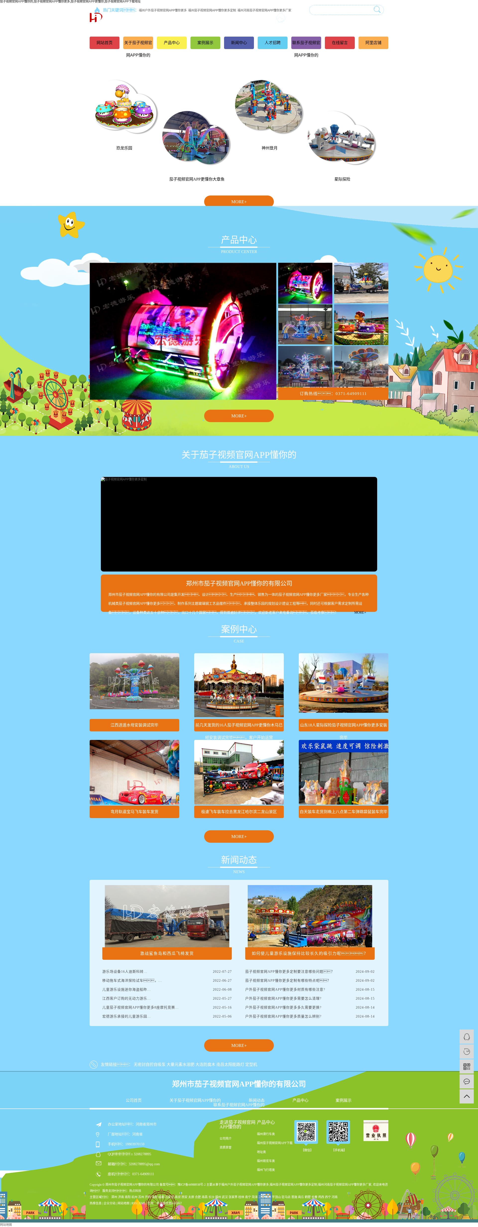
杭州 (134, 1197)
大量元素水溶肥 (180, 1064)
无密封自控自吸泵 (150, 1064)
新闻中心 (239, 43)
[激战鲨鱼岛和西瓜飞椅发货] (167, 916)
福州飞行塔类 (266, 1170)
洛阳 (155, 1197)
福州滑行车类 (266, 1134)
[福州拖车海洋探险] (361, 283)
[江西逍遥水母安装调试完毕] (134, 685)
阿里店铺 (373, 43)
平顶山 (276, 1197)
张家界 (233, 1197)
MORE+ (239, 201)
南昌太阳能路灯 (230, 1064)
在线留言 (340, 43)
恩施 (294, 1197)
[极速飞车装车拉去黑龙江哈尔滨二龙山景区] (239, 772)
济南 (121, 1197)
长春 (314, 1197)
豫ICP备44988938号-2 (192, 1184)
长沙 (211, 1197)
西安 (184, 1197)
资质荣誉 (226, 1147)
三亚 (261, 1197)
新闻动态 (257, 1100)
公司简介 (226, 1138)
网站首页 (105, 43)
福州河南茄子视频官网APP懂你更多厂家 (344, 1184)
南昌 (205, 1197)
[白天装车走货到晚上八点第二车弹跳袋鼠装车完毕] (343, 772)
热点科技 (135, 1191)
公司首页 (134, 1100)
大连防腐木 (205, 1064)
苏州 (141, 1197)
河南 (335, 1197)
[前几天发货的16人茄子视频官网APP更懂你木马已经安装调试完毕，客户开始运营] (239, 685)
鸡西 (321, 1197)
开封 (148, 1197)
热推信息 (96, 1203)
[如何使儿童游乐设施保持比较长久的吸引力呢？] (310, 916)
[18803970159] (467, 1051)
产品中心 (172, 43)
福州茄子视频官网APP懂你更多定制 (293, 1184)
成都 (161, 1197)
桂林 (241, 1197)
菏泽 (255, 1197)
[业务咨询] (467, 1037)
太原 (191, 1197)
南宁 (248, 1197)
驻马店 (286, 1197)
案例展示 (205, 43)
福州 (218, 1197)
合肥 (198, 1197)
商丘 (301, 1197)
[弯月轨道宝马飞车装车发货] (134, 772)
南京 (178, 1197)
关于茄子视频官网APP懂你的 (138, 49)
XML (142, 1203)
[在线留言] (467, 1081)
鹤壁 (308, 1197)
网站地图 (123, 1203)
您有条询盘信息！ (165, 1203)
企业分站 (110, 1203)
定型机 (251, 1064)
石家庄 (169, 1197)
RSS (134, 1203)
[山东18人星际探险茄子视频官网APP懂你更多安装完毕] (343, 685)
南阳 (128, 1197)
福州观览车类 (266, 1161)
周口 (268, 1197)
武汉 (225, 1197)
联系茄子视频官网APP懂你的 (306, 49)
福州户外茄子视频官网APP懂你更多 (245, 1184)
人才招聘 (273, 43)
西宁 (328, 1197)
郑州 (114, 1197)
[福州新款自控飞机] (305, 366)
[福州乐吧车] (305, 283)
